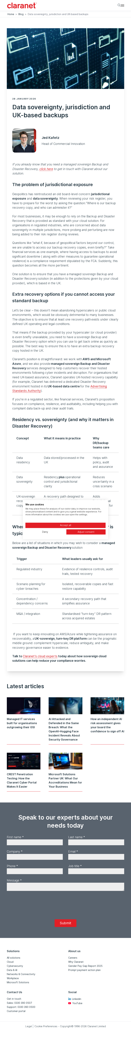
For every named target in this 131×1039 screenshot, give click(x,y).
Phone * (12, 866)
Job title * (75, 866)
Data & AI (12, 970)
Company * (15, 851)
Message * (14, 880)
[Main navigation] (122, 5)
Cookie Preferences (45, 1026)
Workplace (13, 978)
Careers (72, 957)
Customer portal (16, 1011)
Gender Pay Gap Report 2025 (85, 965)
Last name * (76, 837)
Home (11, 14)
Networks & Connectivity (21, 974)
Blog (21, 14)
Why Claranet (76, 961)
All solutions (13, 957)
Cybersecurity (15, 965)
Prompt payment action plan (84, 970)
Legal (28, 1026)
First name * (15, 837)
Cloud (10, 961)
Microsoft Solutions (18, 982)
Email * (73, 851)
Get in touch (14, 998)
